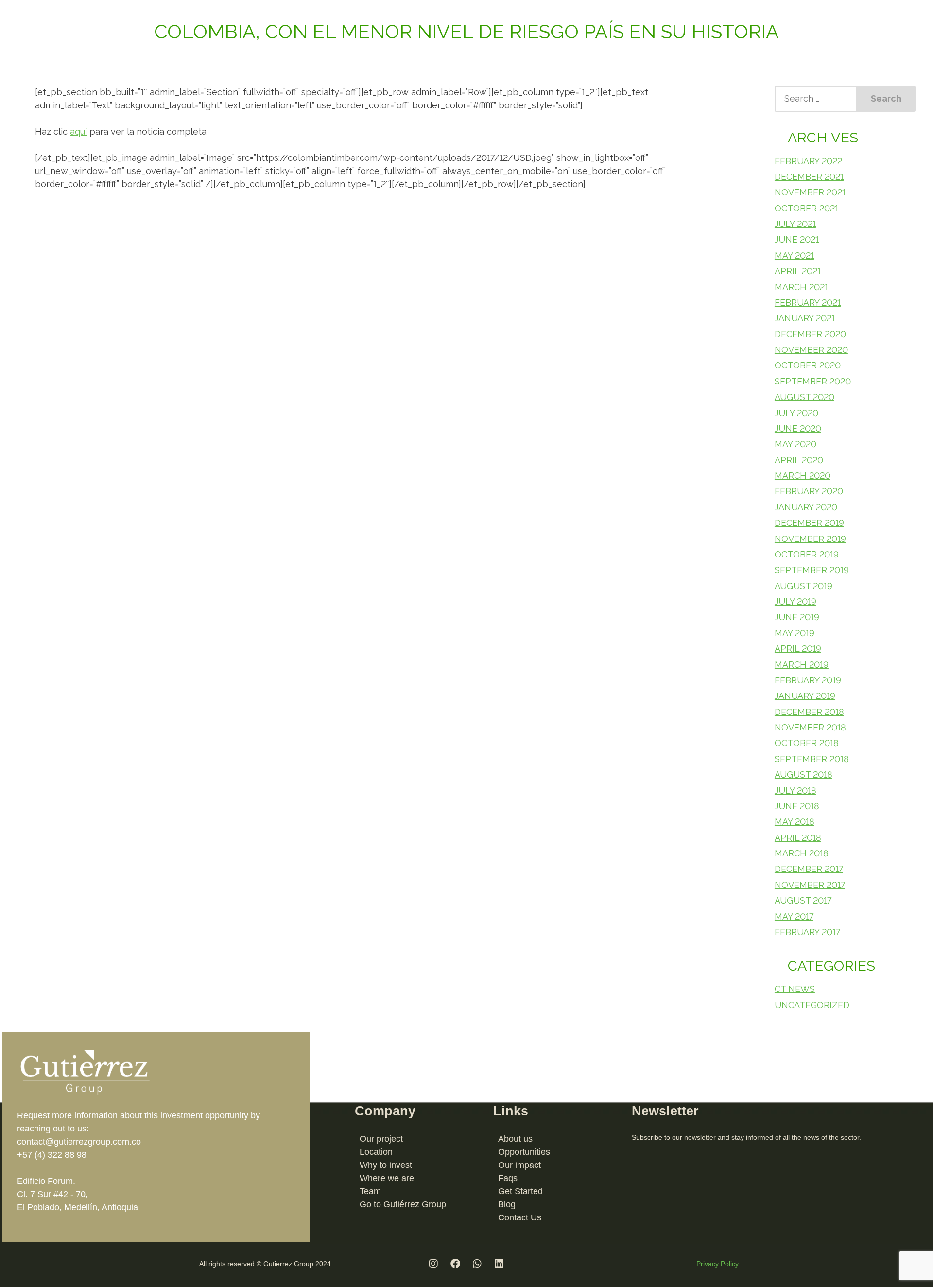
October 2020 (808, 365)
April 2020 (799, 460)
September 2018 (812, 759)
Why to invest (386, 1165)
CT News (795, 989)
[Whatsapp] (477, 1263)
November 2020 (811, 350)
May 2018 (794, 822)
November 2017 (810, 885)
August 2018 (803, 774)
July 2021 (795, 224)
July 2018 (795, 790)
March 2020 (802, 475)
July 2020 (796, 413)
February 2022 (808, 161)
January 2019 (805, 696)
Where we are (387, 1178)
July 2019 (795, 601)
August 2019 (803, 586)
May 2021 (794, 255)
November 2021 (810, 192)
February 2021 (808, 302)
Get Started (520, 1191)
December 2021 (809, 177)
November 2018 (810, 727)
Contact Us (519, 1217)
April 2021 (798, 271)
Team (370, 1191)
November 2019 (810, 539)
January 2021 (805, 318)
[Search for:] (816, 99)
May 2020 (795, 444)
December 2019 (809, 523)
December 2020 (810, 334)
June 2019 (797, 617)
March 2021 (801, 287)
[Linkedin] (499, 1263)
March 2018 (802, 853)
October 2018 (807, 743)
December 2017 (809, 869)
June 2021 (797, 239)
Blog (507, 1204)
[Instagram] (433, 1263)
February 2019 (808, 680)
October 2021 (806, 208)
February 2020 (809, 491)
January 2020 (806, 507)
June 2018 (797, 806)
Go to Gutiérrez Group (403, 1204)
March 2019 (802, 665)
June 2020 (798, 428)
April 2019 (798, 649)
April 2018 (798, 838)
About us (515, 1139)
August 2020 (804, 397)
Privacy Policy (717, 1264)
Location (376, 1152)
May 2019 (794, 633)
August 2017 (803, 900)
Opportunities (524, 1152)
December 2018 (809, 712)
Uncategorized (812, 1005)
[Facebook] (455, 1263)
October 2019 (807, 554)
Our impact (519, 1165)
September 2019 (812, 570)
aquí (78, 131)
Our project (381, 1139)
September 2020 (813, 381)
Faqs (508, 1178)
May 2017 (794, 916)
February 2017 (807, 932)
